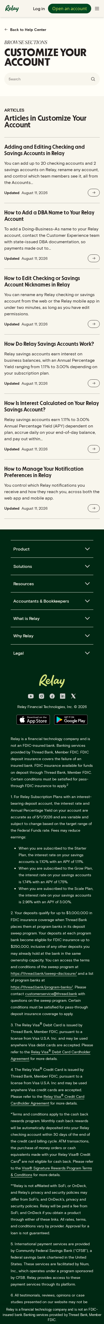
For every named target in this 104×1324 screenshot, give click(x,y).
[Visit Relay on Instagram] (41, 697)
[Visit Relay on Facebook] (52, 697)
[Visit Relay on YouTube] (31, 697)
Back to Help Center (28, 29)
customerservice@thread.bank (51, 993)
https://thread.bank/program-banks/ (42, 987)
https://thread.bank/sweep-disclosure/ (44, 973)
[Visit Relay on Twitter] (73, 697)
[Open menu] (97, 8)
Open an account (69, 8)
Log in (39, 8)
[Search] (93, 79)
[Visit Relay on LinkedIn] (62, 697)
